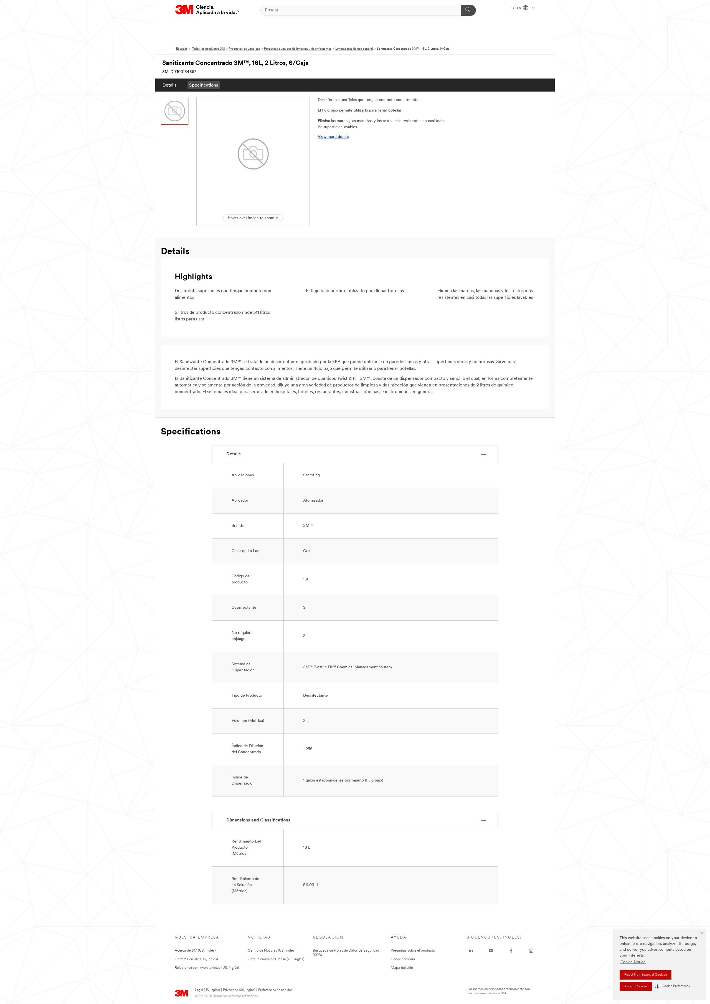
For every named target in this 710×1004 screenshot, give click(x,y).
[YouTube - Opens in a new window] (491, 951)
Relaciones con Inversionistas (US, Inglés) (207, 968)
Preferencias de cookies (275, 990)
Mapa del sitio (402, 968)
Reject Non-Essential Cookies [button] (645, 975)
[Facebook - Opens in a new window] (511, 951)
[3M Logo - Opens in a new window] (207, 10)
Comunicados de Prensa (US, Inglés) (276, 959)
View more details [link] (333, 137)
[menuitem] (169, 85)
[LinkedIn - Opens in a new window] (471, 951)
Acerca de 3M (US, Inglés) (195, 950)
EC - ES (515, 8)
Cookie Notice (633, 962)
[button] (672, 986)
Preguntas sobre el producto (413, 950)
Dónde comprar (403, 959)
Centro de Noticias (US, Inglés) (272, 950)
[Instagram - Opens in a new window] (531, 951)
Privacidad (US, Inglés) (239, 990)
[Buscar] (468, 10)
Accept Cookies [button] (635, 986)
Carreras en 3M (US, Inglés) (196, 959)
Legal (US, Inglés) (207, 990)
